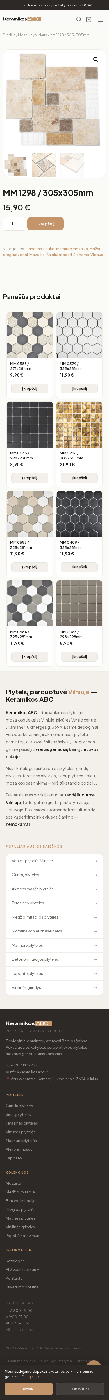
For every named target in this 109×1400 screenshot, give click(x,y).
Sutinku (29, 1389)
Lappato (14, 1158)
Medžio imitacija (20, 1192)
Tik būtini (80, 1389)
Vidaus (41, 35)
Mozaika (25, 35)
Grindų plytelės (19, 1105)
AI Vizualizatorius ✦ (23, 1269)
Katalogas (15, 1260)
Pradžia (9, 35)
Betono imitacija (20, 1200)
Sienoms (81, 254)
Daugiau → (31, 1377)
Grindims (34, 248)
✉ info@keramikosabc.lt (27, 1072)
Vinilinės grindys (20, 1226)
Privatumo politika (22, 1287)
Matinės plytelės (20, 1218)
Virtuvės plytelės (20, 1131)
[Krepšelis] (88, 19)
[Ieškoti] (78, 19)
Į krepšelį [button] (29, 388)
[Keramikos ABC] (22, 19)
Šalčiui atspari (59, 254)
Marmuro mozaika (72, 248)
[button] (96, 59)
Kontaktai (15, 1278)
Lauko (49, 248)
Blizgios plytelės (20, 1209)
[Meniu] (101, 19)
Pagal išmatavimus (22, 1235)
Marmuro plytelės (21, 1140)
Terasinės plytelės (22, 1123)
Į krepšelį (45, 223)
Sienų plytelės (18, 1114)
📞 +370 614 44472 (22, 1065)
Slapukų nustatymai (57, 1361)
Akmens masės (19, 1149)
